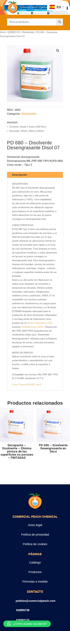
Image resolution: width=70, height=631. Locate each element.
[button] (58, 51)
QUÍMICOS (13, 32)
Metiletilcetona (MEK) (33, 327)
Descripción (19, 174)
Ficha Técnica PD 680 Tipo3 (26, 384)
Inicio (3, 32)
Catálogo (35, 562)
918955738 (22, 610)
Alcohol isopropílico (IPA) (39, 323)
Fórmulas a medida (35, 581)
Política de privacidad (35, 534)
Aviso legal (35, 525)
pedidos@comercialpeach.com (35, 600)
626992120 (22, 620)
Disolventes (28, 32)
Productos (35, 572)
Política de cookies (35, 544)
